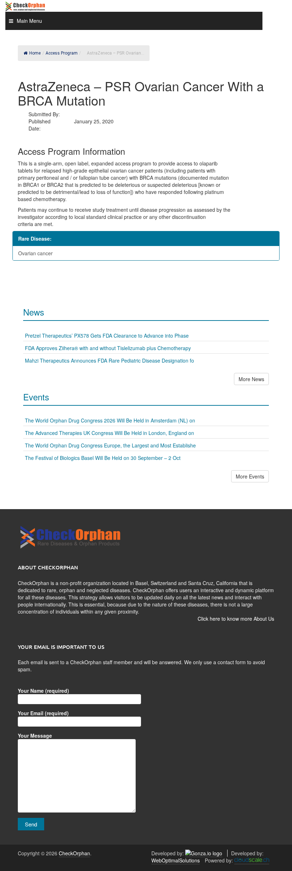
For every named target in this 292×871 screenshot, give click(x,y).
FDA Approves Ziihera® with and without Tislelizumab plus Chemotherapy (108, 348)
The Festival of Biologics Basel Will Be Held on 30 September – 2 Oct (103, 457)
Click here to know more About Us (236, 618)
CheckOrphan (74, 853)
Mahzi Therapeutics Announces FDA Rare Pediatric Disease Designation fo (109, 360)
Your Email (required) (43, 713)
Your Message (35, 735)
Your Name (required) (43, 690)
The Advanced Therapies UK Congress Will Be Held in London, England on (109, 432)
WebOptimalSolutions (175, 860)
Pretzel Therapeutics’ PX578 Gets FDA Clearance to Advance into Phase (107, 335)
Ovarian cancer (35, 253)
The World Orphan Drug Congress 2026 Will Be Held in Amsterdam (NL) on (110, 420)
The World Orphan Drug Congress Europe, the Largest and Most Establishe (110, 445)
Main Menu (29, 20)
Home (35, 53)
